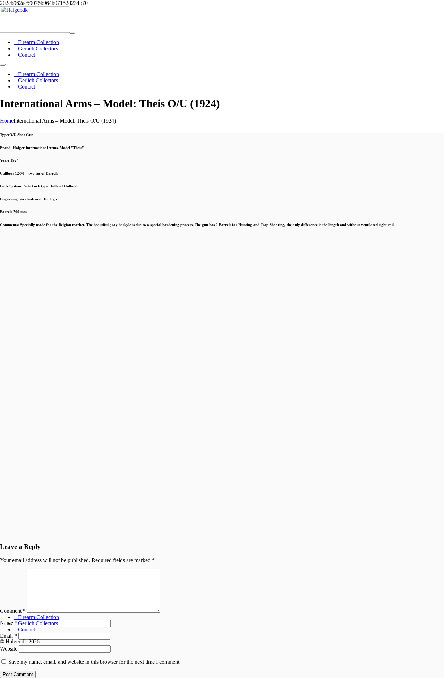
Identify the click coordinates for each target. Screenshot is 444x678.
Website (8, 649)
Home (7, 121)
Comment (13, 611)
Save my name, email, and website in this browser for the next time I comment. (94, 662)
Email (8, 636)
